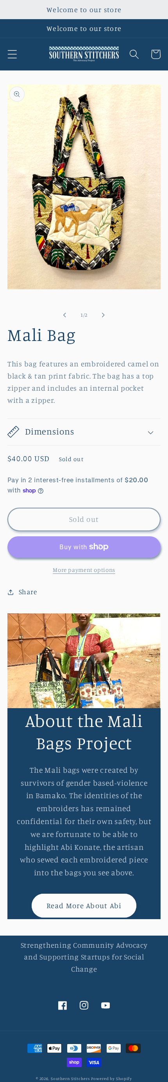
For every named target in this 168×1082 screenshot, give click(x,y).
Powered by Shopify (111, 1078)
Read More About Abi (84, 905)
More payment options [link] (84, 569)
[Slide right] (103, 315)
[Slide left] (64, 315)
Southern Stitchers (70, 1078)
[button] (12, 54)
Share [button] (28, 592)
